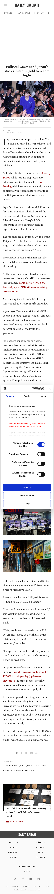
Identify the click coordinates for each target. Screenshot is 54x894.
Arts (40, 852)
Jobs (6, 887)
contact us (38, 887)
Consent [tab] (10, 396)
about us (25, 887)
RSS (48, 887)
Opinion (40, 857)
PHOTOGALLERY (16, 822)
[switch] (41, 454)
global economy (10, 766)
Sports (13, 857)
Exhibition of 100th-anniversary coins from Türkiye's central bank (26, 812)
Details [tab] (27, 396)
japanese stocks (33, 766)
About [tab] (44, 396)
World (13, 847)
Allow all (27, 487)
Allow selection (27, 495)
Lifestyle (13, 852)
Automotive (24, 13)
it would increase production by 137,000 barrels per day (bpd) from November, (25, 676)
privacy (15, 887)
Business (9, 13)
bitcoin (6, 770)
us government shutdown (22, 770)
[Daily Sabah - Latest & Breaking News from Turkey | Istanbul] (27, 5)
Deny (27, 503)
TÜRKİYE (40, 842)
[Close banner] (50, 389)
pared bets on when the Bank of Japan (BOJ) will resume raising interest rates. (25, 287)
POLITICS (13, 842)
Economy (39, 13)
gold (44, 766)
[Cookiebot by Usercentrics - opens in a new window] (33, 388)
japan (22, 766)
